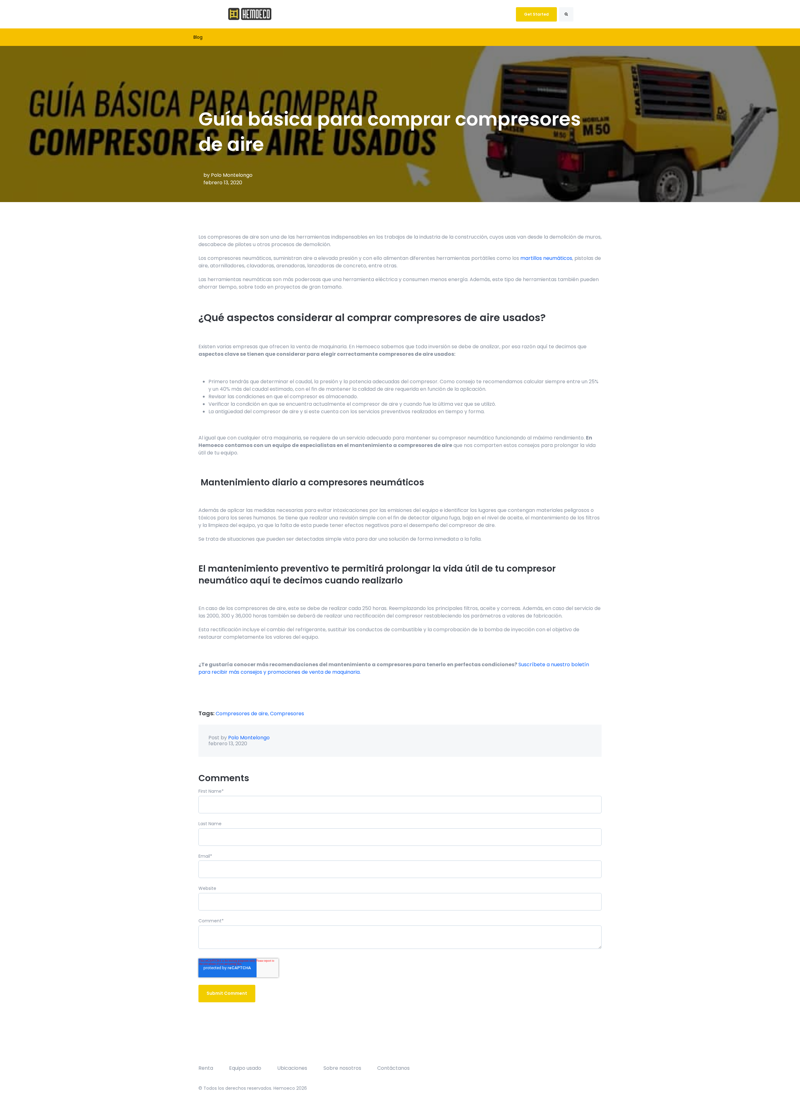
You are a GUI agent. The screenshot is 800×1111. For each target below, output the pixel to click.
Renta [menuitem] (205, 1068)
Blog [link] (197, 37)
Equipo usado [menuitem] (245, 1068)
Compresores (287, 713)
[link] (250, 13)
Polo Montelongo (231, 175)
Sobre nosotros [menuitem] (342, 1068)
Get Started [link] (536, 14)
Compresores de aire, (243, 713)
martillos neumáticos (546, 258)
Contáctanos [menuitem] (393, 1068)
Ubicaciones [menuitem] (292, 1068)
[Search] (566, 14)
